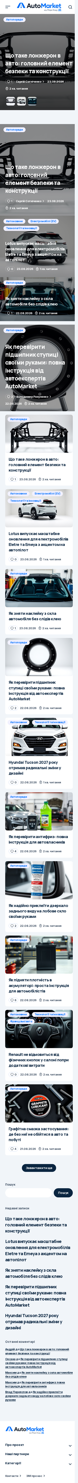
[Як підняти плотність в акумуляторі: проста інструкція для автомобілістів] (39, 955)
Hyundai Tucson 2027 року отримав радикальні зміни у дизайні (33, 1322)
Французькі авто (21, 1021)
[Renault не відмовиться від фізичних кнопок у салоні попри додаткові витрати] (39, 1029)
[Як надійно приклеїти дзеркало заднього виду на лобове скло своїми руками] (39, 880)
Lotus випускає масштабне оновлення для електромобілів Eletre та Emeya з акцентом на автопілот (37, 1250)
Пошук (10, 1184)
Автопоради (14, 129)
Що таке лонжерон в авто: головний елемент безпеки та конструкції (36, 1225)
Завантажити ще (39, 1168)
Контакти (11, 1476)
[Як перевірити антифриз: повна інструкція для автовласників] (39, 811)
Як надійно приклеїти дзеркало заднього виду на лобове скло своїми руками (38, 1395)
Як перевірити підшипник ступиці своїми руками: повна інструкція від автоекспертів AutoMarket (35, 1296)
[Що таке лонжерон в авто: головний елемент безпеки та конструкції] (39, 170)
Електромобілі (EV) (43, 19)
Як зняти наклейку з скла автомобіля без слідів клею (33, 1273)
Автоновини (14, 19)
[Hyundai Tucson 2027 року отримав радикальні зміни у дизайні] (39, 737)
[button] (8, 7)
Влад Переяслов (16, 1392)
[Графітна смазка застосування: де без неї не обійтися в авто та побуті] (39, 1103)
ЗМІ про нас (34, 1476)
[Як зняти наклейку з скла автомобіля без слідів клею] (39, 299)
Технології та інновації (21, 26)
